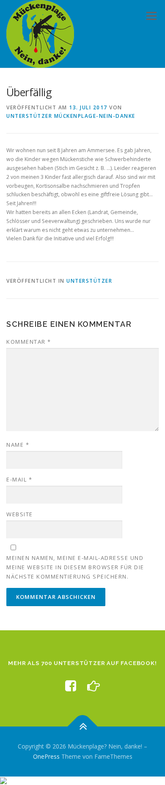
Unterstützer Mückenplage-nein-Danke (70, 116)
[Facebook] (70, 685)
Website (19, 514)
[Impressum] (93, 685)
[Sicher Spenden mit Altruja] (3, 780)
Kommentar (28, 341)
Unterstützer (89, 280)
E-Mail (19, 479)
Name (17, 444)
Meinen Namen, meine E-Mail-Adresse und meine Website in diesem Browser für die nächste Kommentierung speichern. (75, 567)
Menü (151, 15)
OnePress (46, 756)
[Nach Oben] (83, 727)
